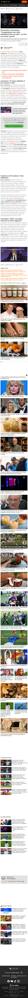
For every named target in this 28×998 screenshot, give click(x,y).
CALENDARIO (13, 5)
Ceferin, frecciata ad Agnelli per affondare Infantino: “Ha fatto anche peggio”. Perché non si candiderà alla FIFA (14, 275)
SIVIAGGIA (18, 988)
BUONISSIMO (11, 989)
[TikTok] (15, 982)
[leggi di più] (26, 48)
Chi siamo (6, 991)
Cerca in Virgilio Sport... (13, 973)
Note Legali (11, 991)
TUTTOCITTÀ (11, 988)
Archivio (15, 977)
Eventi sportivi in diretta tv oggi (16, 881)
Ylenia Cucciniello (8, 47)
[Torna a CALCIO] (1, 5)
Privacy (16, 991)
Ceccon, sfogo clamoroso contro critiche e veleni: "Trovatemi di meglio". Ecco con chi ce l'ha (14, 279)
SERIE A (9, 11)
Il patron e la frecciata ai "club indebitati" (13, 74)
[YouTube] (12, 982)
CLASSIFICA (22, 5)
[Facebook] (8, 982)
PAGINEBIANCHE (6, 988)
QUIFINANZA (23, 988)
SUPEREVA (17, 989)
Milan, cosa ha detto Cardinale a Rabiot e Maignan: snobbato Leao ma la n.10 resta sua (13, 270)
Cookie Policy (21, 991)
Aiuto (18, 992)
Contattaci (13, 975)
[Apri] (1, 1)
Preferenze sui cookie (12, 992)
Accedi (24, 1)
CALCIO (4, 11)
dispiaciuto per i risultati (15, 93)
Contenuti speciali (6, 975)
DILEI (15, 988)
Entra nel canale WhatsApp (14, 126)
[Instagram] (18, 982)
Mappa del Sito (20, 975)
